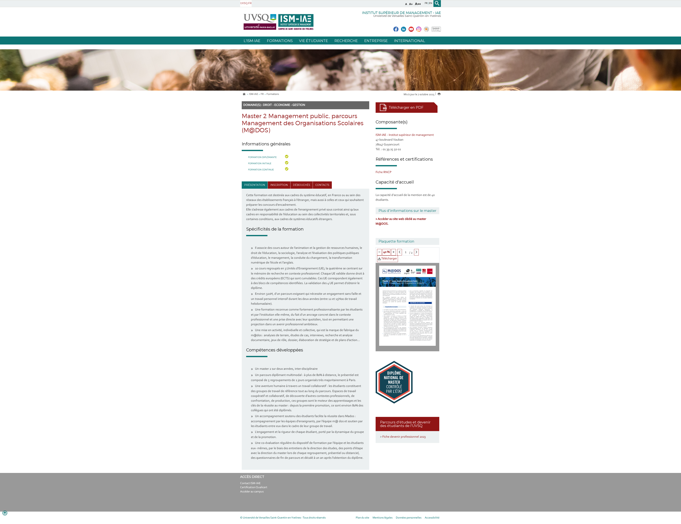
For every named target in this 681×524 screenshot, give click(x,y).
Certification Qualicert (253, 487)
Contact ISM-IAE (250, 483)
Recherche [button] (346, 40)
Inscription (279, 185)
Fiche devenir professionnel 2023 (404, 437)
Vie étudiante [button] (313, 40)
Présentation (254, 185)
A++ (418, 4)
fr (426, 3)
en (430, 3)
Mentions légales (382, 517)
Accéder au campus (252, 491)
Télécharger (389, 258)
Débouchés (301, 185)
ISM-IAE (253, 94)
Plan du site (362, 517)
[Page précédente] (399, 252)
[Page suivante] (416, 252)
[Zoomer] (393, 252)
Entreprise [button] (376, 40)
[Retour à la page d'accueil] (278, 22)
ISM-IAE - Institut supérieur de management (405, 135)
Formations (273, 94)
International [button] (409, 40)
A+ (411, 4)
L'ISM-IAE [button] (252, 40)
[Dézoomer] (379, 252)
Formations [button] (280, 40)
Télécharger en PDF (406, 107)
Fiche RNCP (383, 172)
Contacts (322, 185)
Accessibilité (432, 517)
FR (262, 94)
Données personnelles (408, 517)
